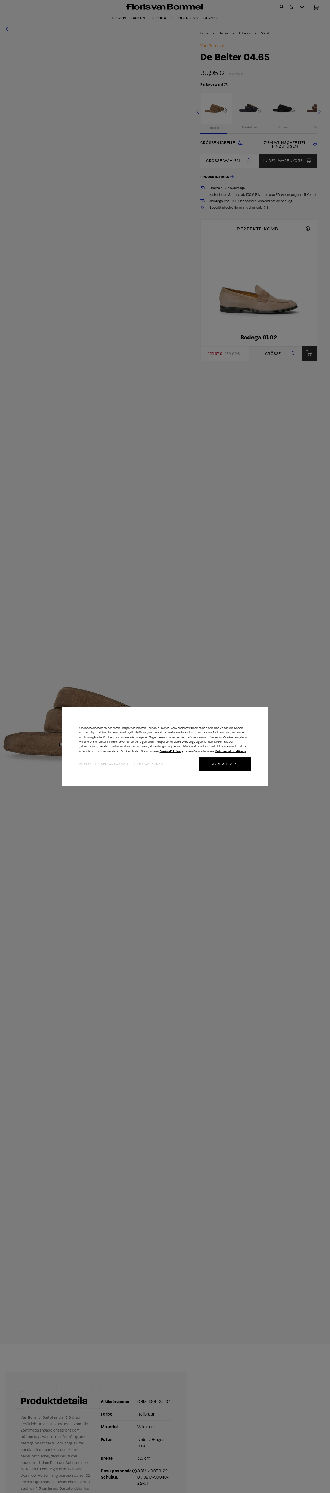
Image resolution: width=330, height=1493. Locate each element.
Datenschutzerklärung (230, 751)
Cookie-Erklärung (171, 751)
